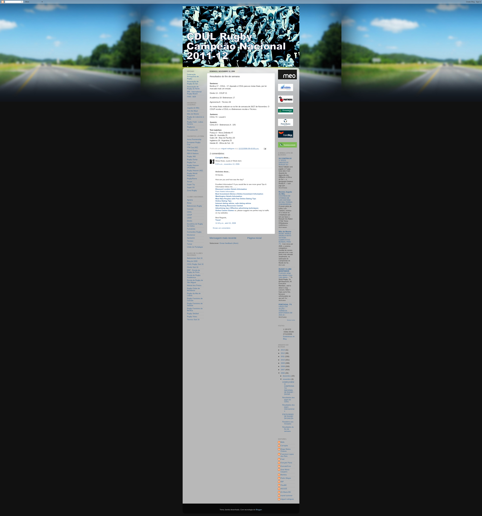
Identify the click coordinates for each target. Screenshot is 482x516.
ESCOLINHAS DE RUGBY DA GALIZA (287, 416)
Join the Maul (192, 111)
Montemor (191, 235)
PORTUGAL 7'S (285, 304)
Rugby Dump (192, 159)
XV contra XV (192, 130)
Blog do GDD (192, 261)
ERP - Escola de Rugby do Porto (193, 271)
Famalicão (191, 229)
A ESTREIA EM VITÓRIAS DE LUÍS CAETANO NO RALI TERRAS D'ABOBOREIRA (285, 200)
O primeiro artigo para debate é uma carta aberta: (285, 275)
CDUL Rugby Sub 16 (195, 264)
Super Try (191, 184)
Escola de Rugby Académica (193, 276)
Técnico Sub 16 (193, 320)
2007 (283, 370)
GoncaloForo (286, 466)
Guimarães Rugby (194, 232)
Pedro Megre (286, 478)
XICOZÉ (284, 489)
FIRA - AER (191, 97)
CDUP (189, 215)
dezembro (287, 376)
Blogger (259, 510)
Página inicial (254, 238)
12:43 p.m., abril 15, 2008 (225, 223)
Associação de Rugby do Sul (193, 82)
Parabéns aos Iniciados (287, 423)
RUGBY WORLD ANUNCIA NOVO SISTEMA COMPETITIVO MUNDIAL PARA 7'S (285, 239)
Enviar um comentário (221, 228)
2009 (283, 363)
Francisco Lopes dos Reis (287, 455)
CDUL (189, 212)
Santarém (191, 238)
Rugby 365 (191, 156)
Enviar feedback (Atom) (229, 243)
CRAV (189, 218)
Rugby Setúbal (193, 313)
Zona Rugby (192, 190)
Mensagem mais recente (223, 238)
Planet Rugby (192, 150)
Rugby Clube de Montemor (193, 289)
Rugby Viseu (192, 317)
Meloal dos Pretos (194, 285)
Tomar (189, 244)
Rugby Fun (191, 162)
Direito (189, 221)
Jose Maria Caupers (285, 471)
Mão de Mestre (193, 114)
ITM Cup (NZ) (192, 147)
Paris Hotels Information (224, 191)
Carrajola (219, 158)
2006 (283, 373)
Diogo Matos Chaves (286, 450)
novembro (287, 379)
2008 (283, 366)
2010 (283, 360)
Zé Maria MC (286, 492)
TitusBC (284, 485)
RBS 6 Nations (193, 153)
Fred (282, 459)
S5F (282, 482)
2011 (283, 356)
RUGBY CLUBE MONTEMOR (285, 270)
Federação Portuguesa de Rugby (193, 76)
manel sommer (286, 496)
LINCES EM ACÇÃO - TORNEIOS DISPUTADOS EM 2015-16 (285, 311)
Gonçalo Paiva (286, 463)
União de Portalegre (195, 247)
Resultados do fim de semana (288, 429)
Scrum (189, 182)
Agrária (190, 200)
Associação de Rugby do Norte (193, 88)
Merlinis (284, 475)
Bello (282, 442)
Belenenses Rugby (194, 206)
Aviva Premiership (194, 139)
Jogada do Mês (193, 108)
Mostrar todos (291, 320)
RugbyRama (192, 179)
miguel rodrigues (287, 499)
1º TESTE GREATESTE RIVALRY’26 (284, 163)
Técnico (190, 241)
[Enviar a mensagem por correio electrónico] (265, 149)
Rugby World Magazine (192, 174)
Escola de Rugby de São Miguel (195, 281)
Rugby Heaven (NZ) (195, 170)
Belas (189, 203)
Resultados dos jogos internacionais (288, 408)
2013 (283, 350)
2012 (283, 353)
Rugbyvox (191, 127)
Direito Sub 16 (192, 267)
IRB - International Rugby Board (194, 93)
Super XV (191, 187)
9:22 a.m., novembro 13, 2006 (227, 164)
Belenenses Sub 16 (194, 258)
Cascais (190, 209)
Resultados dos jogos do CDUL (288, 400)
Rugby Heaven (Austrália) (193, 166)
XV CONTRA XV (285, 158)
